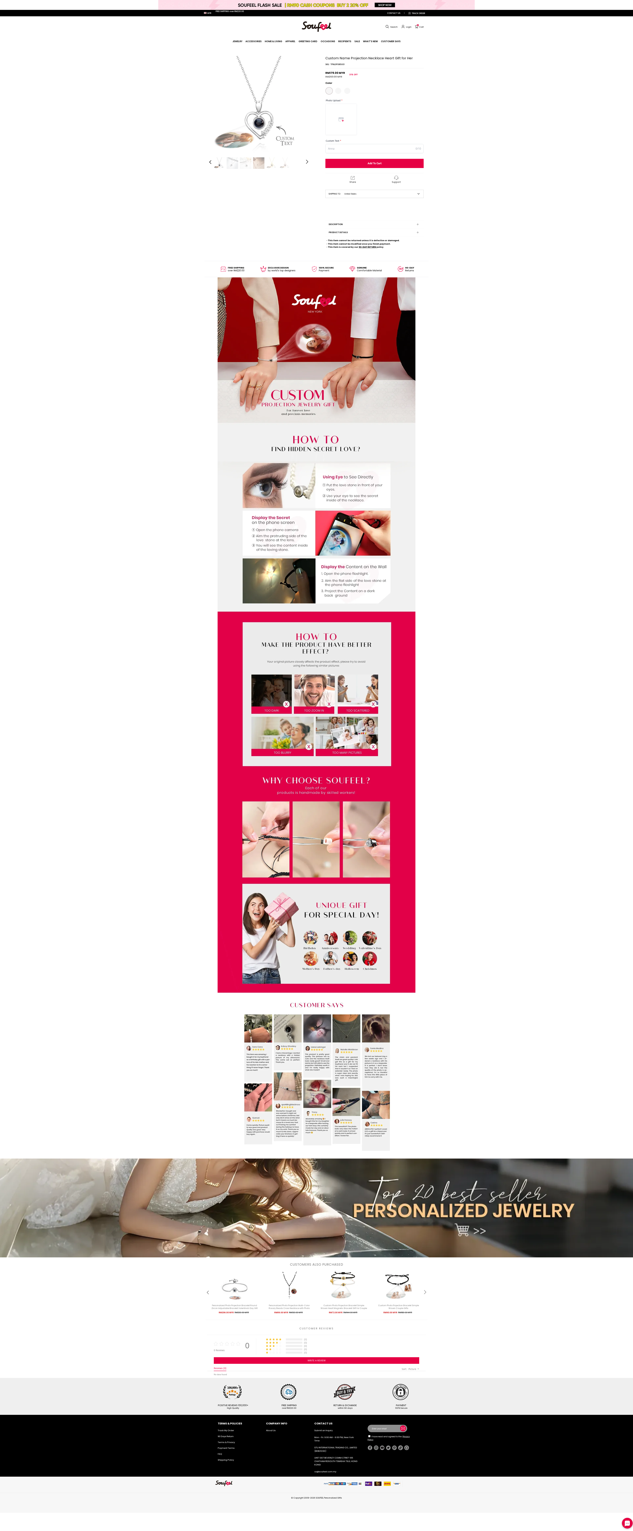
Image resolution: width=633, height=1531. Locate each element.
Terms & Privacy (226, 1442)
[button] (391, 26)
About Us (271, 1430)
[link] (237, 41)
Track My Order (226, 1430)
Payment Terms (226, 1448)
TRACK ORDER (418, 13)
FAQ (220, 1454)
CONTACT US (393, 13)
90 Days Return (226, 1436)
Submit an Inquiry (323, 1430)
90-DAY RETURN (367, 247)
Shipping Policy (226, 1459)
